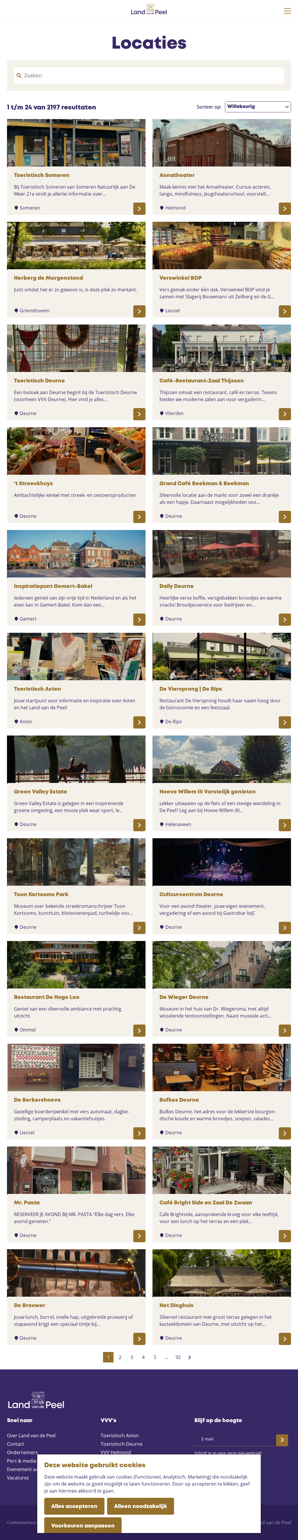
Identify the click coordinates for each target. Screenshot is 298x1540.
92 (178, 1358)
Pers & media (21, 1461)
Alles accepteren (74, 1506)
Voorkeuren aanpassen (83, 1526)
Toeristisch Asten (120, 1435)
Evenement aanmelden (32, 1469)
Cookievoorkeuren (24, 1522)
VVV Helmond (116, 1452)
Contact (15, 1444)
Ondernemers (22, 1452)
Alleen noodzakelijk (140, 1506)
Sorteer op (209, 107)
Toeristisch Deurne (122, 1444)
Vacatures (18, 1478)
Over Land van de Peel (31, 1435)
